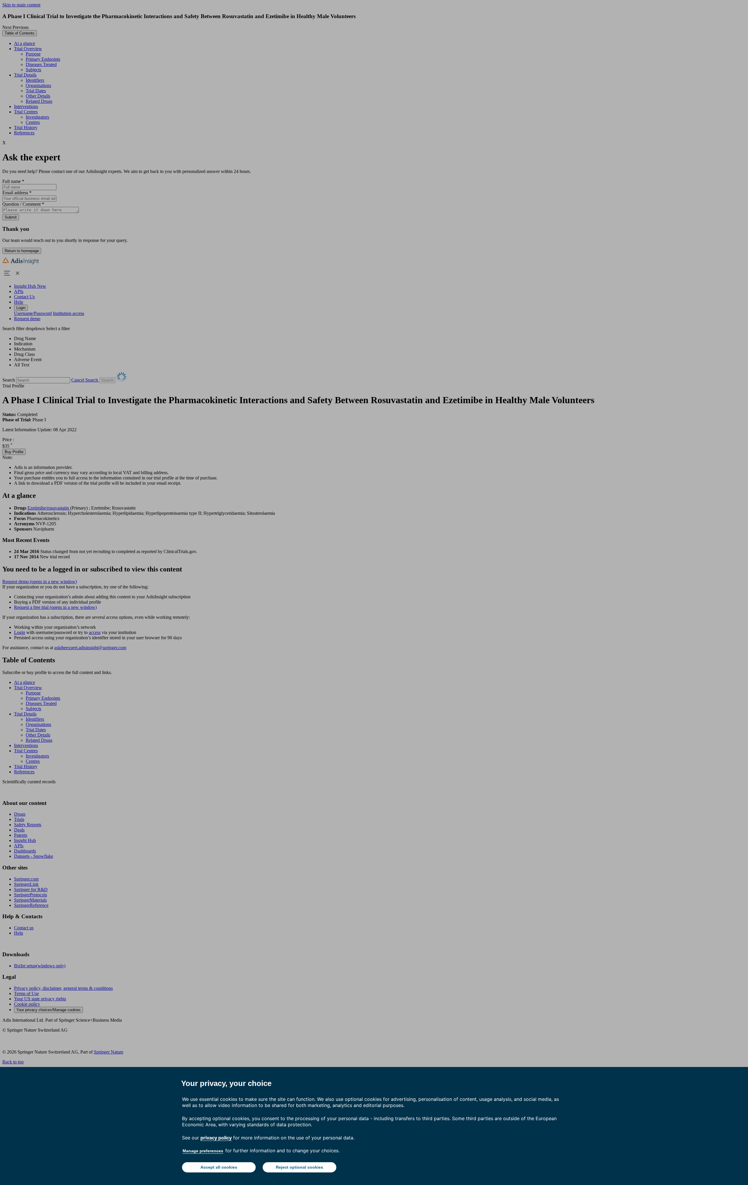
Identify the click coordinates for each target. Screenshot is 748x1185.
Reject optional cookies (299, 1167)
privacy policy (216, 1138)
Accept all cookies (218, 1167)
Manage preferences (203, 1150)
